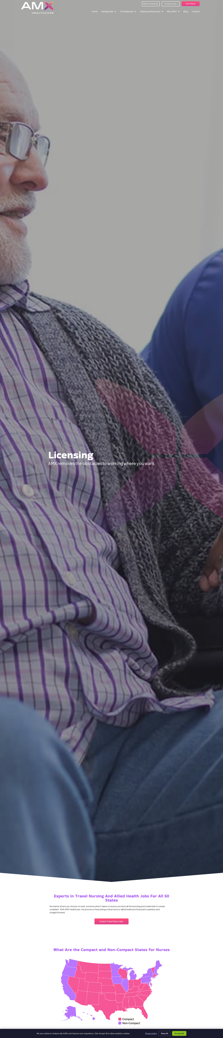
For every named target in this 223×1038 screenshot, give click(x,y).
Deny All (164, 1033)
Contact (197, 12)
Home (95, 12)
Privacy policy (151, 1033)
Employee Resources (152, 12)
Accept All (179, 1033)
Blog (186, 12)
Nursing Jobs (109, 12)
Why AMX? (174, 12)
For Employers (129, 12)
